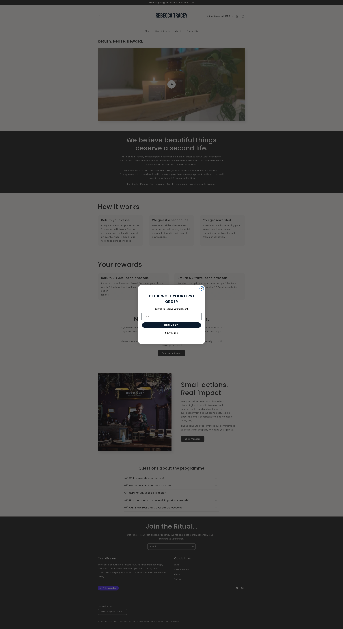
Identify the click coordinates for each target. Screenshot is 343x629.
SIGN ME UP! (171, 325)
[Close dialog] (202, 288)
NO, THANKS (171, 333)
